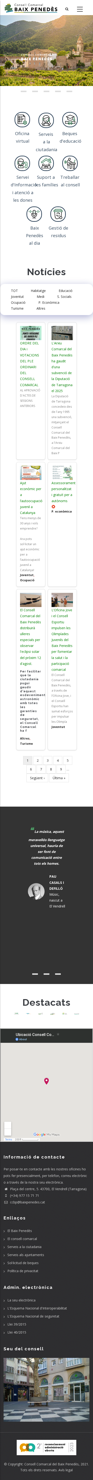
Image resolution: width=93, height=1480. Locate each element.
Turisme (17, 308)
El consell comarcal (22, 1238)
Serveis (46, 134)
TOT (14, 290)
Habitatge (38, 290)
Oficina (23, 133)
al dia (34, 243)
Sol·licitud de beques (23, 1263)
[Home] (31, 7)
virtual (22, 141)
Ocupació (18, 302)
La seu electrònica (21, 1300)
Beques (70, 133)
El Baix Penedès (19, 1230)
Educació (65, 290)
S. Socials (64, 296)
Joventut (17, 296)
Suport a (46, 177)
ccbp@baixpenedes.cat (27, 1202)
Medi (40, 296)
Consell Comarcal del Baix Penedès (51, 1464)
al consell (70, 185)
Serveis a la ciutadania (24, 1247)
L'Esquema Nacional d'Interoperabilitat (37, 1308)
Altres (40, 308)
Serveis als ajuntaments (25, 1255)
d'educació (70, 141)
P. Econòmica (48, 302)
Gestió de (58, 228)
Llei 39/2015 (16, 1324)
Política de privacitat (22, 1271)
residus (58, 235)
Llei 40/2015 (16, 1332)
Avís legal (65, 1470)
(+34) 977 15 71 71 (24, 1195)
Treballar (70, 177)
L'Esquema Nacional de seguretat (33, 1316)
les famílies (46, 185)
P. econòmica (62, 511)
